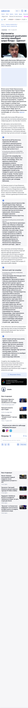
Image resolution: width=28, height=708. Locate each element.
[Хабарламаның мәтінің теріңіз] (14, 440)
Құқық (20, 14)
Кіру (26, 436)
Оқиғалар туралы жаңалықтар (9, 26)
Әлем (7, 14)
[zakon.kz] (5, 11)
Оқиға (16, 14)
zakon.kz (21, 112)
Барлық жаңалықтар (11, 24)
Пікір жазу (23, 444)
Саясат (3, 14)
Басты (2, 24)
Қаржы (11, 14)
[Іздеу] (22, 11)
